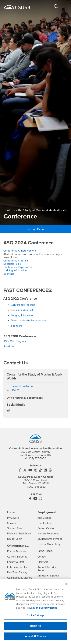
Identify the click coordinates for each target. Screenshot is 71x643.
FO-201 (15, 390)
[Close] (66, 584)
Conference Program (15, 260)
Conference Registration (17, 267)
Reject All (35, 625)
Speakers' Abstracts (22, 310)
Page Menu (37, 229)
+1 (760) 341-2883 (35, 486)
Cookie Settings (35, 615)
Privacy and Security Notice (42, 607)
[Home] (17, 7)
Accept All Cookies (35, 636)
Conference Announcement (19, 250)
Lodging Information (15, 270)
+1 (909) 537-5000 (35, 458)
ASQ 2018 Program (14, 341)
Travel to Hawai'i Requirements (29, 320)
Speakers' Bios (12, 263)
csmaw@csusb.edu (22, 386)
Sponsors (9, 273)
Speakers (8, 346)
